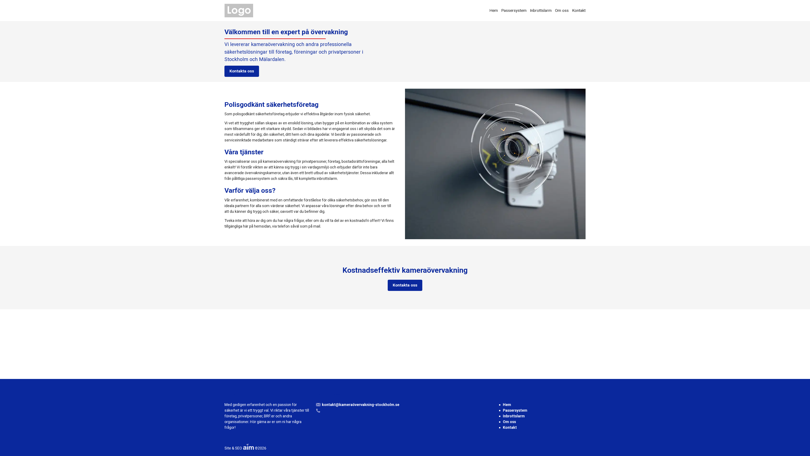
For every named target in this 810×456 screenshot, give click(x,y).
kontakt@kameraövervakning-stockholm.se (360, 404)
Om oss (562, 10)
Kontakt (579, 10)
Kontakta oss (242, 71)
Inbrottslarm (541, 10)
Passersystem (513, 10)
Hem (493, 10)
